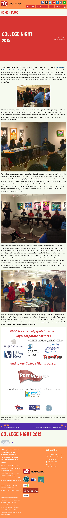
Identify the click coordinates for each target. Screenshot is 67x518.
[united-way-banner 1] (34, 479)
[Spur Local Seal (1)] (26, 479)
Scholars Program (41, 63)
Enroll (51, 7)
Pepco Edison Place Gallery (12, 70)
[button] (64, 6)
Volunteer (59, 7)
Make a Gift (30, 7)
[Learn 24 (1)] (26, 485)
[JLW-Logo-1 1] (30, 490)
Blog (32, 63)
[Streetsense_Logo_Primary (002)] (26, 495)
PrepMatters (60, 67)
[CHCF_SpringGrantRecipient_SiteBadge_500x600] (41, 479)
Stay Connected (42, 7)
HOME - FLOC (9, 12)
